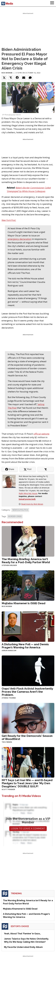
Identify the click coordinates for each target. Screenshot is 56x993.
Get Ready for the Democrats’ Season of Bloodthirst (27, 737)
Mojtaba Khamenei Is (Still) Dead (23, 603)
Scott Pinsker (8, 789)
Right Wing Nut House (28, 493)
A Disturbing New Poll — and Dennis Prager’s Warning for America (25, 646)
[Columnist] (10, 481)
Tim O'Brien (7, 742)
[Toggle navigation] (52, 3)
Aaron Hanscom (9, 650)
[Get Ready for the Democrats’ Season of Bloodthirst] (28, 717)
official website (41, 433)
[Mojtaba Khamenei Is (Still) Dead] (28, 585)
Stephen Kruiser (9, 565)
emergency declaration (19, 239)
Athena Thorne (9, 698)
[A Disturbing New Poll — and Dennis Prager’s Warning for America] (28, 626)
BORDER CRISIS (14, 516)
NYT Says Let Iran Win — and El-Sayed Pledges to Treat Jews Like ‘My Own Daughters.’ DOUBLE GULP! (27, 783)
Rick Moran (7, 73)
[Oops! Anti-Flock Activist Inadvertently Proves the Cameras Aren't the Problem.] (28, 670)
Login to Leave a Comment (28, 828)
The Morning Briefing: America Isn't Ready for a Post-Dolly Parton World (26, 560)
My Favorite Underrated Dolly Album (23, 947)
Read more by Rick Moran (32, 504)
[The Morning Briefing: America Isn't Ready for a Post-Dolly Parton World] (28, 541)
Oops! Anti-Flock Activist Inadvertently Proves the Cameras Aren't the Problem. (27, 691)
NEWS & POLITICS (20, 510)
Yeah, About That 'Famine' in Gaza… (22, 933)
